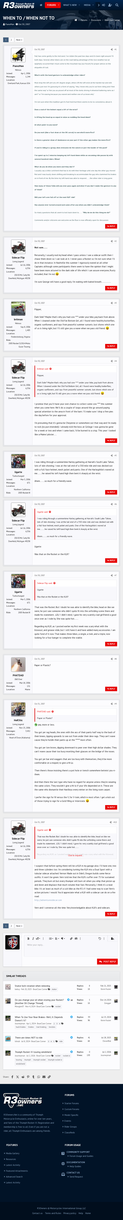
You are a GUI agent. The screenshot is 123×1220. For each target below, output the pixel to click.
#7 (116, 575)
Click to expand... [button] (76, 855)
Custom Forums (71, 1109)
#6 (116, 504)
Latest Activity (13, 1165)
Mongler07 (19, 1006)
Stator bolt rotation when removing (32, 985)
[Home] (76, 20)
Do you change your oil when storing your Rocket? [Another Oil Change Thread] (39, 1001)
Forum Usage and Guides (81, 1156)
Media (87, 5)
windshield (20, 1064)
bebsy (17, 989)
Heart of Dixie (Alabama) (19, 737)
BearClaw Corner (40, 989)
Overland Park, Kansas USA (19, 83)
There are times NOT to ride (28, 1037)
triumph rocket (39, 1060)
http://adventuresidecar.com (48, 900)
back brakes (21, 1027)
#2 (116, 241)
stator (54, 989)
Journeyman (20, 1023)
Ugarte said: (42, 512)
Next (18, 39)
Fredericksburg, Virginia (20, 337)
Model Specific (71, 1115)
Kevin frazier (106, 989)
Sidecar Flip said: (44, 583)
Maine (27, 689)
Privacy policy (69, 1213)
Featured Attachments (17, 1170)
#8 (116, 659)
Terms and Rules (53, 1213)
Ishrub (17, 1041)
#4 (116, 361)
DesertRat (107, 1041)
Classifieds (69, 1132)
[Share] (112, 49)
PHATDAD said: (44, 711)
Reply (112, 226)
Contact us (37, 1213)
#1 (116, 49)
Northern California (22, 489)
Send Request (76, 1176)
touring (19, 1060)
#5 (116, 455)
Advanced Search (14, 1176)
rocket (58, 1006)
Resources (11, 1159)
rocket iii (66, 1055)
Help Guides (75, 1166)
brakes (31, 1027)
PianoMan (9, 24)
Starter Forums (71, 1103)
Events (67, 1120)
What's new (70, 5)
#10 (115, 822)
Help (81, 1213)
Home (41, 5)
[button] (59, 5)
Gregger (107, 1003)
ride (61, 1041)
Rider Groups (70, 1126)
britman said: (42, 368)
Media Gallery (12, 1153)
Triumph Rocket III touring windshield (33, 1051)
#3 (116, 303)
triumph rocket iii (55, 1060)
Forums (51, 5)
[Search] (117, 5)
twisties (52, 1027)
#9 (116, 704)
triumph (27, 1060)
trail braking (41, 1027)
